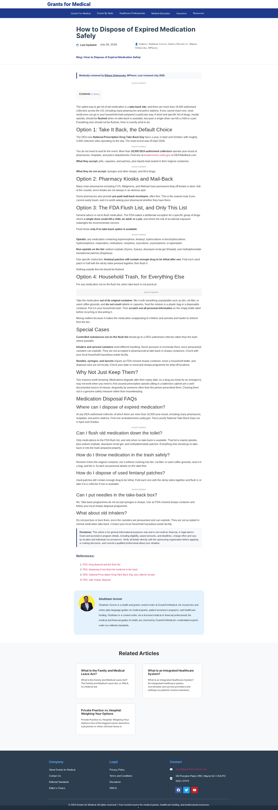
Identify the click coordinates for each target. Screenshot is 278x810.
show (95, 94)
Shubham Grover (157, 44)
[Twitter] (186, 790)
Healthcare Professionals (132, 13)
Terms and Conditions (121, 775)
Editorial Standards (59, 782)
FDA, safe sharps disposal (97, 579)
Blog (79, 57)
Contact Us (55, 775)
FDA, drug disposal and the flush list (101, 564)
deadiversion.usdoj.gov (157, 155)
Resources (198, 13)
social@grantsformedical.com (191, 769)
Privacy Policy (117, 769)
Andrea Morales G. (178, 44)
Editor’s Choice (57, 788)
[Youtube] (194, 790)
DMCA (113, 788)
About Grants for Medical (62, 769)
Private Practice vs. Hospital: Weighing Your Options (101, 712)
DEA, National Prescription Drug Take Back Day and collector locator (119, 574)
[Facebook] (178, 790)
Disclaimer (115, 782)
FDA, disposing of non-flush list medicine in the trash (110, 569)
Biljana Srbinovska (115, 75)
